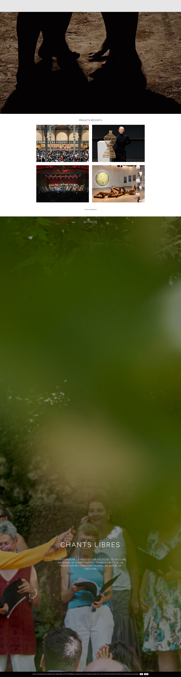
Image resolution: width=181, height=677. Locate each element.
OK (141, 674)
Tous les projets (90, 209)
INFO (146, 674)
